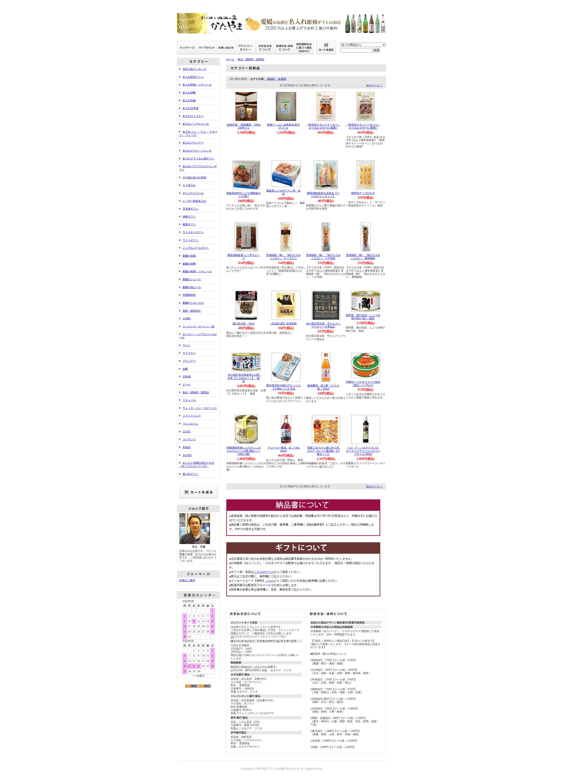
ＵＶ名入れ (189, 185)
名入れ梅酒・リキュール (197, 84)
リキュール (189, 400)
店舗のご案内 (187, 580)
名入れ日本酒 (190, 108)
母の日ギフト (190, 474)
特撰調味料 (189, 295)
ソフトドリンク (192, 415)
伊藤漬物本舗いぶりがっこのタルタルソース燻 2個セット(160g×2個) (244, 451)
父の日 (186, 431)
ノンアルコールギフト (196, 247)
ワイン (186, 345)
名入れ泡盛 (189, 100)
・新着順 (281, 79)
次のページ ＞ (374, 85)
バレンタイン (190, 423)
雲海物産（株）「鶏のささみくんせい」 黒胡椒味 (363, 257)
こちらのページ (264, 572)
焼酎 (185, 368)
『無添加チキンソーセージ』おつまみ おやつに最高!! (363, 126)
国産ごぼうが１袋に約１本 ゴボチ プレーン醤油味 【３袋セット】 (324, 451)
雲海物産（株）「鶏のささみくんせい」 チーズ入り (283, 257)
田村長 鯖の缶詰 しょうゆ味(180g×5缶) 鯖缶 (363, 317)
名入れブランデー (193, 142)
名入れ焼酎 (189, 92)
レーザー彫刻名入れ (194, 201)
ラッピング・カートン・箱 (198, 326)
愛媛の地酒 (189, 255)
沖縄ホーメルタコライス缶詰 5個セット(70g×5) (363, 383)
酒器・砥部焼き (192, 310)
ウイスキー (189, 353)
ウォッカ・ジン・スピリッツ (200, 408)
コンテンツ (189, 439)
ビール (186, 384)
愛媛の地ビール (192, 287)
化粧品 (186, 447)
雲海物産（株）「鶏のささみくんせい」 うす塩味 (323, 257)
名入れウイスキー (193, 116)
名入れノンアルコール (196, 123)
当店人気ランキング (194, 69)
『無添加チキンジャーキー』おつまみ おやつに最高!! (323, 126)
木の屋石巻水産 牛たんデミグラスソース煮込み (323, 325)
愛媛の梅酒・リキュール (197, 271)
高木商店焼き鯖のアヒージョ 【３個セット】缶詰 (284, 387)
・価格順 (269, 79)
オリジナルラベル (193, 193)
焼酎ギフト (189, 216)
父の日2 (187, 455)
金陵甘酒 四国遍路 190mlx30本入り (243, 126)
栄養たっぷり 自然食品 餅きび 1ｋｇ (283, 126)
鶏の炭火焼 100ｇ (243, 323)
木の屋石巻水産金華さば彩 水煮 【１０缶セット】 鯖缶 (244, 378)
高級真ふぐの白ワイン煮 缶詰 (283, 192)
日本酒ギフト (190, 208)
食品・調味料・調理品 (196, 392)
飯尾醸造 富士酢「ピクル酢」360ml (323, 387)
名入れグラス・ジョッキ (197, 150)
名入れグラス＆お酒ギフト (198, 158)
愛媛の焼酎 (189, 263)
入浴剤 (186, 318)
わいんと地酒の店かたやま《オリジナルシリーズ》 (196, 464)
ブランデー (189, 361)
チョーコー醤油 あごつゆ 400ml (285, 449)
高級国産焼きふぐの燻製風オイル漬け (244, 195)
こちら (269, 580)
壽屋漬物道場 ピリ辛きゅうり (243, 257)
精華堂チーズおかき (363, 193)
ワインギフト (190, 240)
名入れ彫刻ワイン (193, 77)
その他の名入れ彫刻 (194, 177)
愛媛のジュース (192, 279)
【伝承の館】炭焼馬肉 (283, 323)
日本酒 (186, 376)
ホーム (230, 59)
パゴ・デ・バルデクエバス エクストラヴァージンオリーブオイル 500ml (363, 451)
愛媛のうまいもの (193, 302)
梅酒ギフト (189, 224)
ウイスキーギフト (193, 232)
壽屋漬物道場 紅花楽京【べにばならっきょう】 (323, 195)
